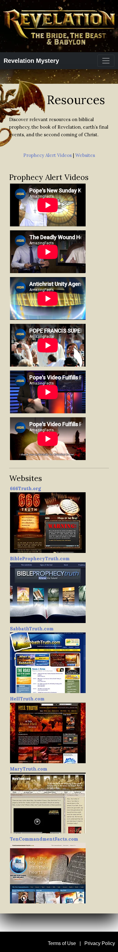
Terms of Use (62, 943)
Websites (85, 155)
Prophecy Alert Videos (47, 155)
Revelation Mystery (31, 60)
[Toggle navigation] (105, 61)
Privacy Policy (99, 943)
